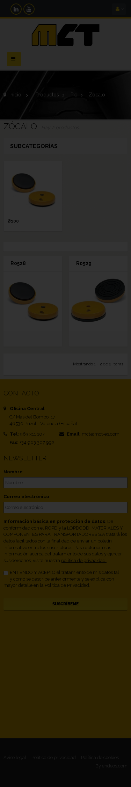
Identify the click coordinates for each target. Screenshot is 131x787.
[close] (113, 346)
